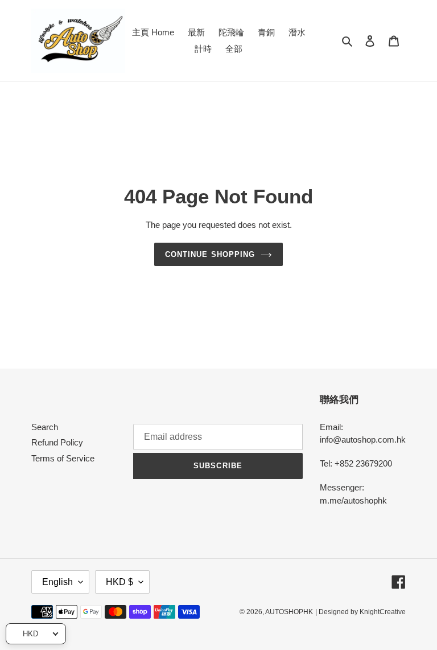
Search (44, 427)
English (57, 582)
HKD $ (119, 582)
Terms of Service (62, 458)
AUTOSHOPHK (289, 612)
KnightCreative (383, 612)
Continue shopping (210, 254)
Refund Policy (57, 442)
